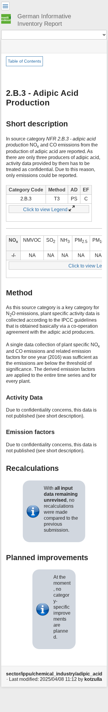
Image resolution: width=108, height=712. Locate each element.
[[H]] (8, 18)
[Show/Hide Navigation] (5, 6)
